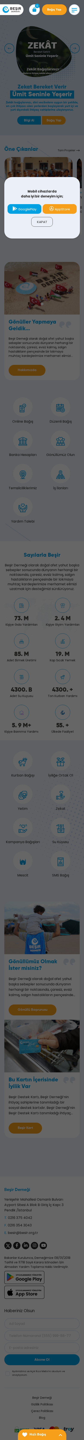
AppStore (62, 209)
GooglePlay (26, 209)
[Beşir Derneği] (11, 9)
